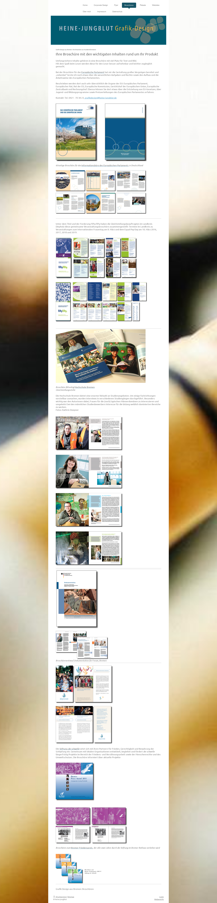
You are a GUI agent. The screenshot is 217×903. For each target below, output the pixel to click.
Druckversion (61, 897)
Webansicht (159, 899)
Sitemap (71, 897)
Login (161, 897)
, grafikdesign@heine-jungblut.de (100, 97)
